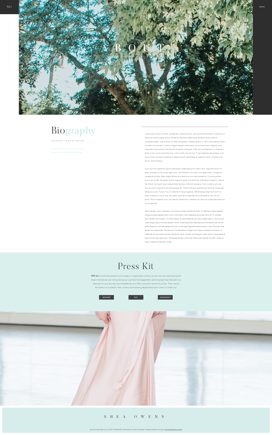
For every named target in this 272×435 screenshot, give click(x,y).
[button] (262, 6)
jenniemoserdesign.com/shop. (173, 429)
